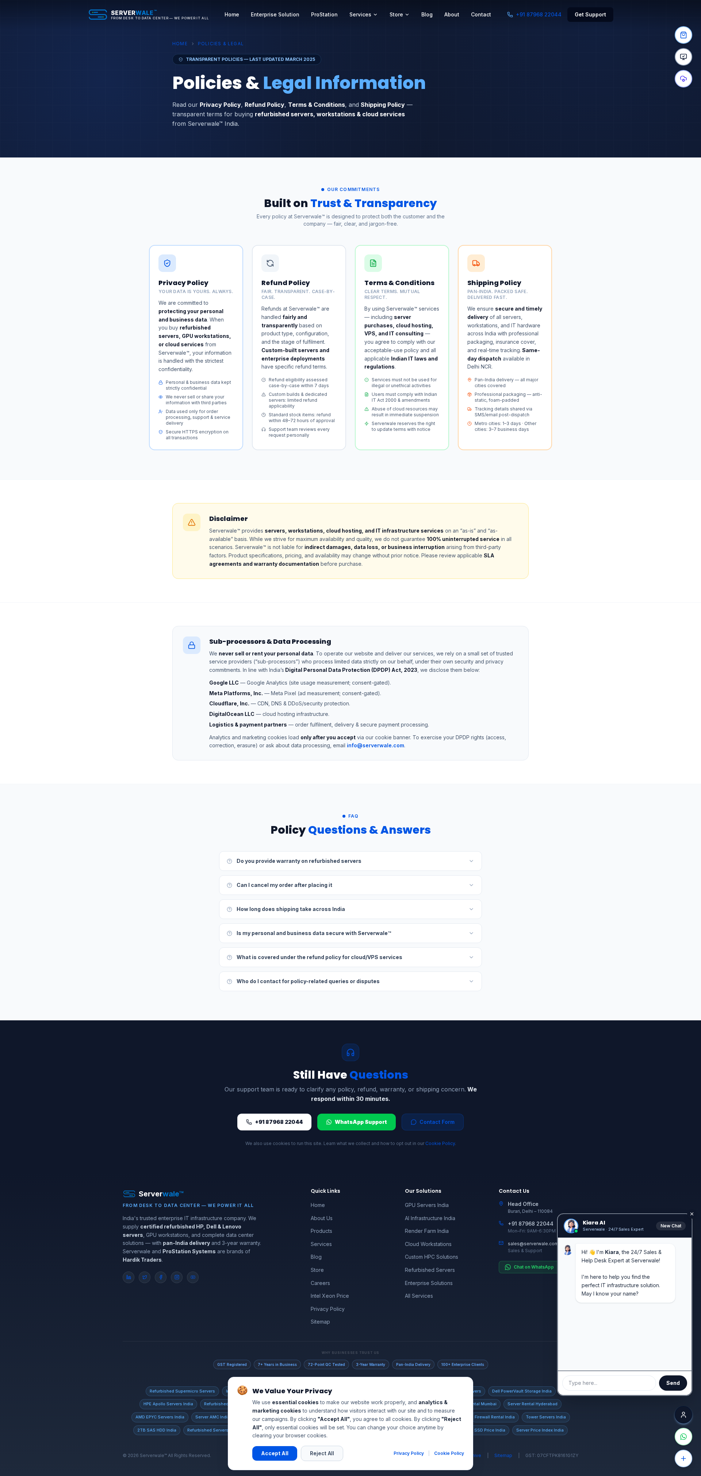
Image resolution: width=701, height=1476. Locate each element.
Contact (481, 14)
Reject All (322, 1453)
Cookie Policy (440, 1143)
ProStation (324, 14)
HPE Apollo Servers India (168, 1403)
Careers (320, 1283)
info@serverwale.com (374, 745)
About (451, 14)
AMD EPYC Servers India (159, 1416)
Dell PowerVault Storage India (522, 1391)
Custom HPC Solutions (431, 1257)
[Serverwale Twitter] (144, 1277)
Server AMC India (212, 1416)
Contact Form (437, 1122)
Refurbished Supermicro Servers (182, 1391)
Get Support (590, 14)
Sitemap (320, 1322)
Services (360, 14)
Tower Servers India (546, 1416)
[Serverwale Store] (683, 35)
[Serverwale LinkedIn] (128, 1277)
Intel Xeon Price (330, 1296)
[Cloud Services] (683, 78)
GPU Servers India (427, 1205)
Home (232, 14)
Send (673, 1383)
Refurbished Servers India (213, 1430)
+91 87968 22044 (539, 14)
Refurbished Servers (430, 1270)
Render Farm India (427, 1231)
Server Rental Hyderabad (532, 1403)
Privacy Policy (328, 1309)
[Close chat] (683, 1415)
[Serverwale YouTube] (193, 1277)
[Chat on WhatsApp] (683, 1436)
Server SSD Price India (482, 1430)
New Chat (670, 1225)
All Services (419, 1296)
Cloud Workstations (428, 1244)
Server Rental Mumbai (475, 1403)
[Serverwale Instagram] (177, 1277)
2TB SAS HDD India (156, 1430)
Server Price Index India (540, 1430)
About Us (322, 1218)
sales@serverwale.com (533, 1243)
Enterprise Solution (275, 14)
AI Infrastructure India (430, 1218)
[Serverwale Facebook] (160, 1277)
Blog (427, 14)
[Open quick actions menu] (683, 1458)
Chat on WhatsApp (534, 1267)
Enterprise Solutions (429, 1283)
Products (321, 1231)
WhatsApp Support (361, 1122)
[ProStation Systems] (683, 57)
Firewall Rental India (495, 1416)
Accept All (274, 1453)
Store (396, 14)
